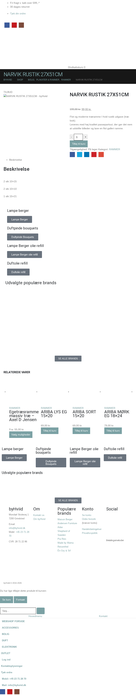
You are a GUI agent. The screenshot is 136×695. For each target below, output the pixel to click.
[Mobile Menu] (6, 33)
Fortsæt (20, 599)
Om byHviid (39, 519)
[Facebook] (7, 25)
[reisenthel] (100, 341)
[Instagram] (21, 25)
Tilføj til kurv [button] (49, 430)
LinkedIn (86, 154)
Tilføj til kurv (78, 143)
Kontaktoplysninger (11, 666)
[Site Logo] (11, 46)
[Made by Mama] (35, 325)
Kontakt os (38, 515)
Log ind (6, 659)
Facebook (72, 154)
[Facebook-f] (110, 517)
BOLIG (5, 634)
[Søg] (41, 611)
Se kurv (6, 599)
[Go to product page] (23, 392)
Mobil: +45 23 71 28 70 (14, 679)
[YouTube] (14, 25)
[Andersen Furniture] (35, 309)
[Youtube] (110, 527)
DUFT (5, 640)
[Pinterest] (120, 527)
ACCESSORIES (10, 628)
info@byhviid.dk (17, 528)
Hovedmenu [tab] (35, 616)
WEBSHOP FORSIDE (13, 621)
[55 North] (35, 293)
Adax (60, 527)
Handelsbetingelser (91, 529)
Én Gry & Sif (64, 550)
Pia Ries (62, 539)
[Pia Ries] (35, 341)
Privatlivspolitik (90, 533)
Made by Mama (65, 543)
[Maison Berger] (100, 325)
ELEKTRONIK (9, 647)
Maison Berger (65, 519)
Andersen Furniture (67, 523)
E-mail (101, 154)
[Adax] (100, 293)
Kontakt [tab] (103, 616)
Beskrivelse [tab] (15, 159)
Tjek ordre (6, 672)
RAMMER (114, 149)
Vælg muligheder (20, 434)
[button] (2, 605)
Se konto (86, 515)
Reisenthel (63, 547)
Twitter (79, 154)
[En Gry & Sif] (100, 309)
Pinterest (94, 154)
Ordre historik (89, 519)
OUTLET (5, 653)
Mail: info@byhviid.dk (14, 685)
